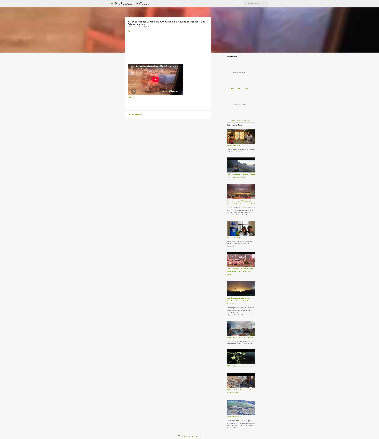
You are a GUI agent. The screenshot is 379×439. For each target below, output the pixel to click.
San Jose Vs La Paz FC (234, 417)
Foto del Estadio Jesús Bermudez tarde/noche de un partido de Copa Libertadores (238, 301)
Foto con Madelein (233, 237)
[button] (129, 31)
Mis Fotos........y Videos (132, 3)
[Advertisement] (168, 50)
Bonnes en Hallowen (233, 145)
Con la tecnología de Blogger (190, 436)
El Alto (131, 97)
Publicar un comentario (136, 115)
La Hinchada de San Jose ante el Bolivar (240, 337)
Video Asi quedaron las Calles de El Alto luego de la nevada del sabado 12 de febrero (240, 271)
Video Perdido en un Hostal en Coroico (240, 366)
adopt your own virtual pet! (240, 88)
